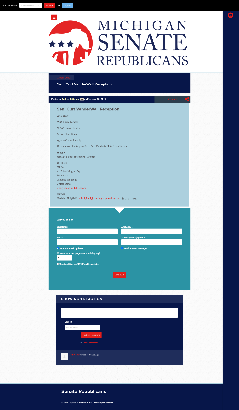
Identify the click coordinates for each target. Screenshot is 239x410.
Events (68, 77)
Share (172, 99)
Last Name (127, 226)
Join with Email (10, 5)
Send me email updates (71, 248)
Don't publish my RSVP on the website (79, 264)
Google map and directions (71, 188)
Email (60, 237)
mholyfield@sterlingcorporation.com (99, 198)
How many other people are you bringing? (78, 253)
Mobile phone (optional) (133, 237)
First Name (62, 226)
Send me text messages (135, 248)
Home (60, 77)
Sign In (67, 5)
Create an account (90, 342)
